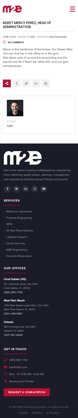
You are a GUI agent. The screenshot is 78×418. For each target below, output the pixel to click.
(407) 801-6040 (13, 335)
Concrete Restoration (19, 255)
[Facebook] (7, 189)
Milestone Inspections (19, 211)
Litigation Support (16, 236)
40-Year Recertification (20, 230)
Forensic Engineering (19, 217)
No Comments (15, 42)
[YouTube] (43, 189)
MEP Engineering (16, 249)
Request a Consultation (26, 392)
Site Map (53, 413)
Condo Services (15, 243)
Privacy (37, 413)
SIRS (9, 224)
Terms (23, 413)
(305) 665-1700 (13, 292)
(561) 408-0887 (13, 313)
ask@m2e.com (18, 367)
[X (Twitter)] (16, 189)
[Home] (12, 9)
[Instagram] (34, 189)
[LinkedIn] (25, 189)
